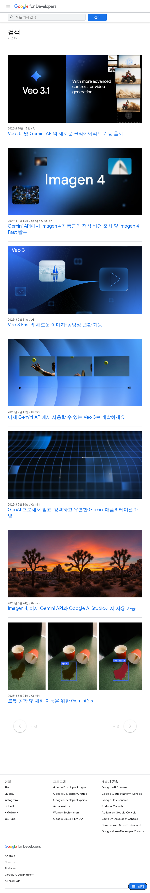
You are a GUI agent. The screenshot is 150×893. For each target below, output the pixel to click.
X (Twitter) (11, 812)
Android (10, 856)
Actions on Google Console (119, 812)
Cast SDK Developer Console (120, 819)
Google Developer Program (70, 787)
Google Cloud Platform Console (122, 793)
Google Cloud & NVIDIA (68, 819)
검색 (97, 17)
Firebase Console (112, 806)
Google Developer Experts (70, 800)
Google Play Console (115, 800)
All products (12, 881)
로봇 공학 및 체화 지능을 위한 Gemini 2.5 (50, 701)
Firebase (10, 868)
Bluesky (9, 793)
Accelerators (61, 806)
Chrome (10, 862)
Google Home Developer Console (123, 831)
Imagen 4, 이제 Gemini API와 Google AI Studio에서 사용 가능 (72, 608)
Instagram (11, 800)
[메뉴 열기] (8, 6)
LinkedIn (10, 806)
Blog (7, 787)
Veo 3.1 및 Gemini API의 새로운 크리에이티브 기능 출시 (65, 134)
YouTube (10, 819)
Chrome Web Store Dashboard (121, 825)
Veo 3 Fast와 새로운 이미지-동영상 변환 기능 (55, 325)
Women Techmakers (66, 812)
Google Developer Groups (70, 793)
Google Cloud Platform (19, 874)
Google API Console (114, 787)
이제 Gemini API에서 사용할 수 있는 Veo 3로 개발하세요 (66, 417)
